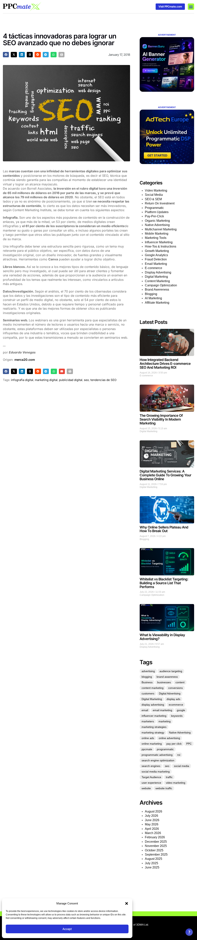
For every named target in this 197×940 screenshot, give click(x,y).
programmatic (165, 749)
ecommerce (176, 704)
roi (178, 754)
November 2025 (156, 846)
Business (147, 682)
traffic (169, 777)
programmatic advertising (157, 754)
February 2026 (155, 837)
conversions (175, 687)
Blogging (151, 294)
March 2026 (153, 833)
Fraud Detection (156, 259)
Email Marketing (156, 263)
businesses (164, 682)
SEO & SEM (153, 199)
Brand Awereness (157, 289)
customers (148, 693)
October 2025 (154, 850)
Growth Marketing (157, 250)
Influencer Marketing (159, 242)
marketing (165, 721)
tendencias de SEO (103, 380)
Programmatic (154, 207)
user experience (151, 782)
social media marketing (156, 771)
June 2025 (152, 867)
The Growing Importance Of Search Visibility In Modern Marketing (161, 419)
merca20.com (24, 360)
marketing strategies (154, 726)
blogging (147, 676)
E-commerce (153, 268)
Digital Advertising (169, 693)
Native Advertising (157, 225)
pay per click (174, 743)
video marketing (175, 782)
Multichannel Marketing (161, 229)
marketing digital (46, 380)
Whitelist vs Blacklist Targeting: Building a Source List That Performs (164, 583)
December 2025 (156, 841)
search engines (151, 766)
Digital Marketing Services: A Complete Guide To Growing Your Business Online (165, 475)
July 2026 (151, 815)
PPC (189, 743)
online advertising (169, 738)
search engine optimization (158, 760)
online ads (148, 738)
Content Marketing (157, 281)
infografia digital (22, 380)
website (146, 788)
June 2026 (152, 820)
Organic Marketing (157, 220)
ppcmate (147, 749)
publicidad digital (70, 380)
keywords (177, 715)
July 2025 (151, 863)
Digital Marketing (156, 276)
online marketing (152, 743)
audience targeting (170, 671)
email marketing (162, 710)
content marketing (153, 687)
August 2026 (153, 811)
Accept (67, 929)
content (179, 682)
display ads (173, 699)
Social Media (154, 194)
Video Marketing (156, 190)
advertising (148, 671)
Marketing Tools (155, 237)
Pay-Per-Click (154, 216)
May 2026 (151, 824)
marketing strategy (153, 732)
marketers (148, 721)
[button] (127, 903)
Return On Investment (159, 203)
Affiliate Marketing (157, 302)
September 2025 (156, 854)
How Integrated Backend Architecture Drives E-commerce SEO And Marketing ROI (165, 363)
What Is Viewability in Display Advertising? (162, 637)
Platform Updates (157, 212)
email (145, 710)
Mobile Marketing (156, 233)
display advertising (153, 704)
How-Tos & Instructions (160, 246)
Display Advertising (158, 272)
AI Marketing (153, 298)
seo (86, 380)
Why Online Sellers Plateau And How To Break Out (164, 529)
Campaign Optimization (161, 285)
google (181, 710)
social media (181, 766)
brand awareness (167, 676)
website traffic (163, 788)
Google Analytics (156, 255)
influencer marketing (154, 715)
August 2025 (153, 858)
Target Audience (151, 777)
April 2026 (152, 828)
